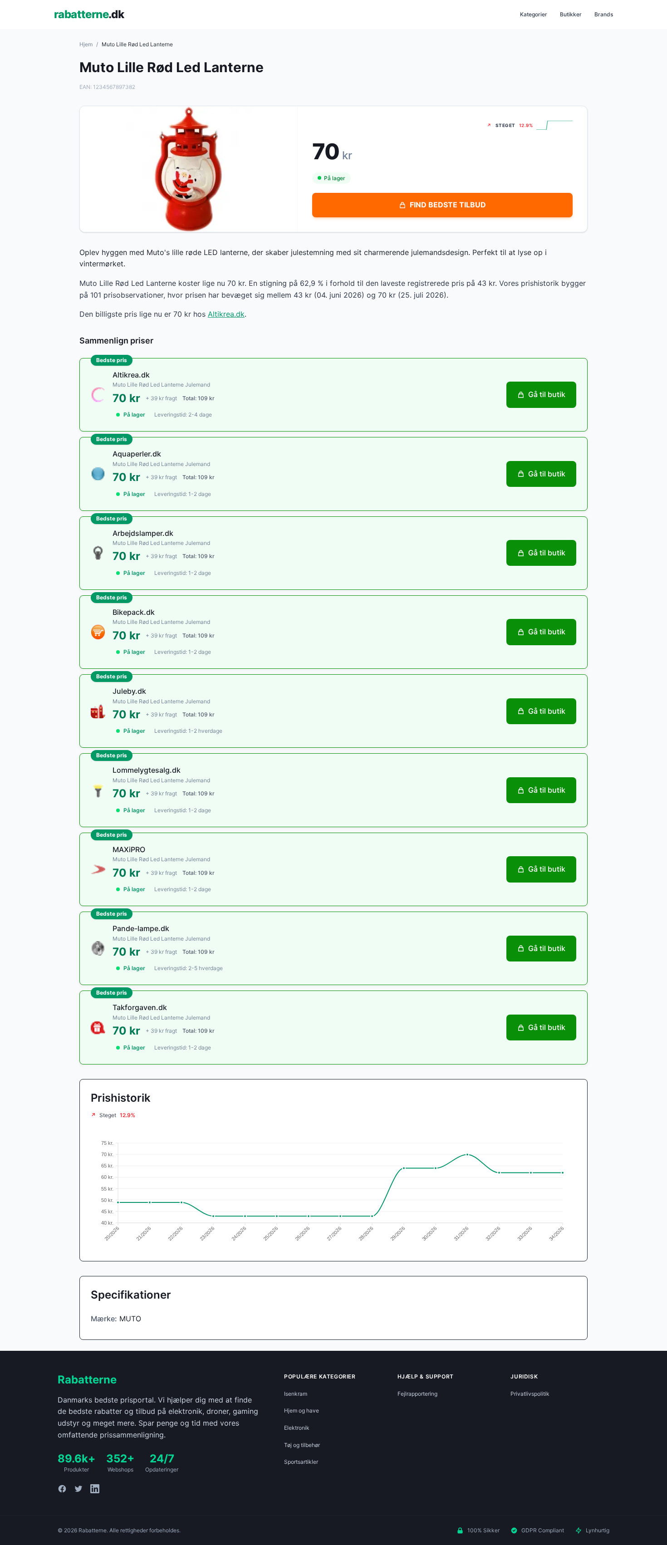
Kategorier (533, 14)
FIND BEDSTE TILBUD (448, 204)
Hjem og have (301, 1410)
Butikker (571, 14)
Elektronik (296, 1427)
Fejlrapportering (417, 1393)
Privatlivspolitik (529, 1393)
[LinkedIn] (94, 1488)
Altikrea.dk (226, 314)
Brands (603, 14)
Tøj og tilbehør (302, 1445)
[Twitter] (78, 1488)
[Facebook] (62, 1488)
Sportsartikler (301, 1461)
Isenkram (295, 1393)
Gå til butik (546, 394)
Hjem (86, 44)
